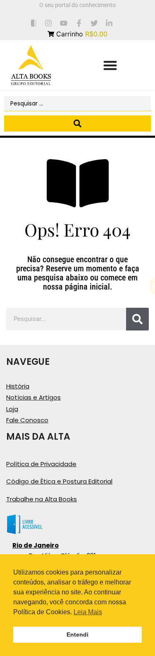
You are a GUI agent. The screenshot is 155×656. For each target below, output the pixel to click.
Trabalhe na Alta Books (41, 499)
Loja (12, 409)
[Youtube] (64, 23)
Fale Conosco (27, 420)
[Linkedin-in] (109, 23)
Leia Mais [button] (88, 611)
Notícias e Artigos (33, 397)
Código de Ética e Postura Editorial (59, 481)
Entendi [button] (77, 634)
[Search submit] (77, 123)
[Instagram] (49, 23)
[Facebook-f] (79, 23)
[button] (111, 65)
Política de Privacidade (41, 464)
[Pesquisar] (137, 319)
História (17, 386)
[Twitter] (94, 23)
